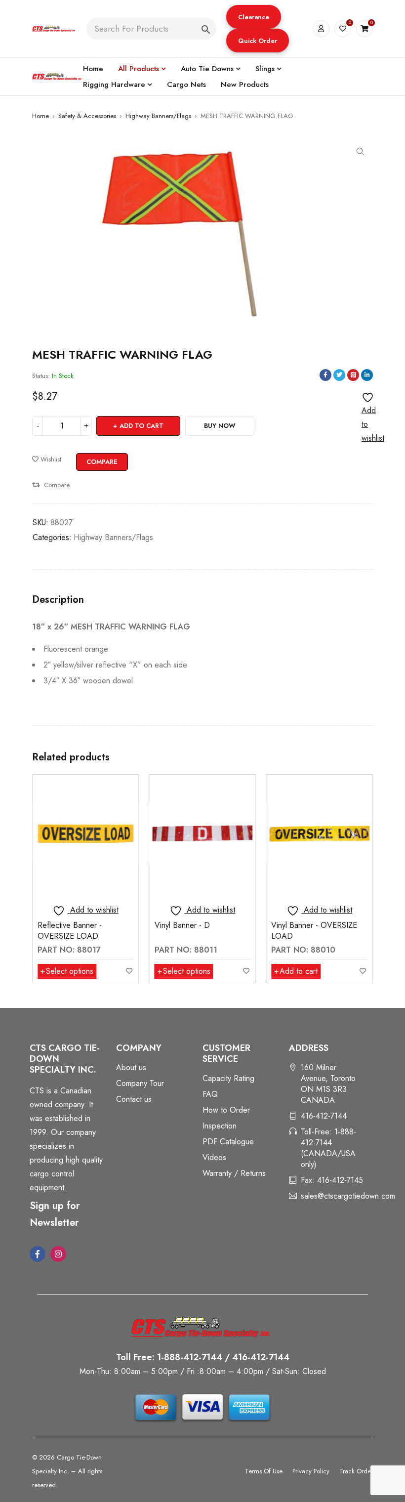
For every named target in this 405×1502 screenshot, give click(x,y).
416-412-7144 (324, 1116)
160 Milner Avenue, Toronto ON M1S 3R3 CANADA (328, 1084)
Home (40, 116)
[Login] (321, 28)
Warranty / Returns (234, 1173)
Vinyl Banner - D (182, 925)
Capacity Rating (228, 1078)
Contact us (134, 1099)
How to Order (226, 1110)
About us (131, 1067)
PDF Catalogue (228, 1141)
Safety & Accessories (87, 116)
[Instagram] (58, 1254)
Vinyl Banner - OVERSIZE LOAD (314, 930)
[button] (253, 17)
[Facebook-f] (37, 1254)
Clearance (253, 17)
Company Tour (140, 1083)
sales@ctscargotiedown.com (348, 1196)
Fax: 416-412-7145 (332, 1180)
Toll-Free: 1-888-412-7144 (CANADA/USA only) (328, 1148)
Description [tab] (58, 599)
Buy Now (220, 425)
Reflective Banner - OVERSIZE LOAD (70, 930)
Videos (214, 1157)
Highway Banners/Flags (158, 116)
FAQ (210, 1094)
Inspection (219, 1125)
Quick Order (257, 40)
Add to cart (141, 425)
